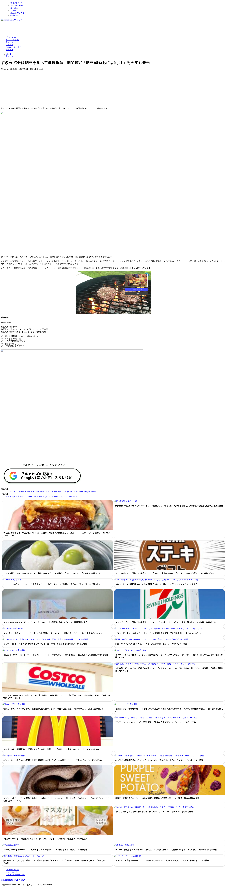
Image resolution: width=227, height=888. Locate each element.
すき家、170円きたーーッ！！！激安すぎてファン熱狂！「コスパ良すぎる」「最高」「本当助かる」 (46, 850)
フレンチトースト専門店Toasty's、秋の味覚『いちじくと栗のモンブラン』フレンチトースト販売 (156, 584)
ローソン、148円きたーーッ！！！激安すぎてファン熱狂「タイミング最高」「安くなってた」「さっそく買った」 (52, 584)
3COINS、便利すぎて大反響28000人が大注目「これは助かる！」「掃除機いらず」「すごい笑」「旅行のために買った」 (166, 850)
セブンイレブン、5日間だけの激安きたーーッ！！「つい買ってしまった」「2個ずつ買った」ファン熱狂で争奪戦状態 (165, 622)
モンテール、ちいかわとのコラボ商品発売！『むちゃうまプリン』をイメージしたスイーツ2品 (155, 722)
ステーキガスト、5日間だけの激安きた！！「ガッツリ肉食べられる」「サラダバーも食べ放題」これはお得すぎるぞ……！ (167, 573)
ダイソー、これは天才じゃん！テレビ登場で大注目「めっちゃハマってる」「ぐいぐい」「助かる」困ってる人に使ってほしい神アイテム (169, 656)
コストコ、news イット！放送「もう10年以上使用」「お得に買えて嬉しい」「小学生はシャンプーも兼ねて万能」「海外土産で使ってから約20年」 (56, 696)
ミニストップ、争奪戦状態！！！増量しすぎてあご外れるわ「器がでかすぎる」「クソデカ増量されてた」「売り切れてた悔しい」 (169, 710)
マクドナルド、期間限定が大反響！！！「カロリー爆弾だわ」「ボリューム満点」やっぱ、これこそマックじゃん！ (52, 749)
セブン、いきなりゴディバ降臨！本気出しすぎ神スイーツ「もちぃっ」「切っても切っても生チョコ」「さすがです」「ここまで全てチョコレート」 (57, 799)
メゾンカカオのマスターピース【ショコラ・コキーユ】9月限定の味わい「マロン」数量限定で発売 (45, 622)
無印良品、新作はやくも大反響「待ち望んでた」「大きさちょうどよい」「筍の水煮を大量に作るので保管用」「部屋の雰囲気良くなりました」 (169, 669)
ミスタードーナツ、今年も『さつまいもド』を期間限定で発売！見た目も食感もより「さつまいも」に (158, 633)
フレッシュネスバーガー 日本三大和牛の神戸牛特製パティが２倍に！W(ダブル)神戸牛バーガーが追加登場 (51, 492)
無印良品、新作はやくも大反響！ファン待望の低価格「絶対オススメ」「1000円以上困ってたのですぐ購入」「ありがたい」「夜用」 (56, 861)
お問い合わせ (11, 872)
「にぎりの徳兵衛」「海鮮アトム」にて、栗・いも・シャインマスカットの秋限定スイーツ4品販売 (45, 839)
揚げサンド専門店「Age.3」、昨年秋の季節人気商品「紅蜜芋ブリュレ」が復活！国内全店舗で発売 (157, 798)
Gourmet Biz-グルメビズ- (13, 880)
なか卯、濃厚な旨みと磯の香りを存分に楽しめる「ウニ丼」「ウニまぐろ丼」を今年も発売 (154, 812)
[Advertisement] (44, 28)
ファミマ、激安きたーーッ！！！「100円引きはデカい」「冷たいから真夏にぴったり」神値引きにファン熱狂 (162, 860)
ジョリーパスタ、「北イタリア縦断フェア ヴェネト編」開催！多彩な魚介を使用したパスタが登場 (45, 644)
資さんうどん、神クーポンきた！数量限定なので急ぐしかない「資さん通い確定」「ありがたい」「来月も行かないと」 (54, 709)
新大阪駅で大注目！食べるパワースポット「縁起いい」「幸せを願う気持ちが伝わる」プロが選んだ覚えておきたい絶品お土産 (169, 506)
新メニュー (15, 8)
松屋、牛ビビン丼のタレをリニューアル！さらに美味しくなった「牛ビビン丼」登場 (151, 644)
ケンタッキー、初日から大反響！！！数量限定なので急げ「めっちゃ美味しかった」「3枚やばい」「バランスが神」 (53, 760)
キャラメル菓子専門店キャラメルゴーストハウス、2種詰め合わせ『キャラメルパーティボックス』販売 (159, 760)
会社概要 (14, 15)
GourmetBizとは (12, 870)
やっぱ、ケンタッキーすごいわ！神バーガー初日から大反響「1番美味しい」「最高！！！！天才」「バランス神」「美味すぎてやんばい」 (56, 534)
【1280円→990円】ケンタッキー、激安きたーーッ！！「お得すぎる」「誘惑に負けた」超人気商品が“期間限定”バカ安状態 (55, 655)
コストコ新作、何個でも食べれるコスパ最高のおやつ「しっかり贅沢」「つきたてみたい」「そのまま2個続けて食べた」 (54, 573)
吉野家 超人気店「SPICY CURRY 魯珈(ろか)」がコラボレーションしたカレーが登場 (41, 497)
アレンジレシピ (17, 5)
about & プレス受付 (18, 13)
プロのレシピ (16, 3)
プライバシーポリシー (15, 875)
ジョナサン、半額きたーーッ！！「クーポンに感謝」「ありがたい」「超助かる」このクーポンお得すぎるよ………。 (53, 633)
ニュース (14, 10)
